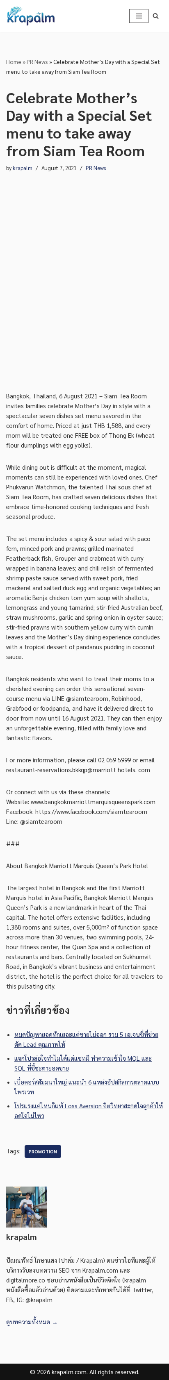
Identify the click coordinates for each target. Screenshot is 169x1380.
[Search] (156, 16)
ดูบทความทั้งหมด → (32, 1321)
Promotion (43, 1151)
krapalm (22, 167)
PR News (37, 61)
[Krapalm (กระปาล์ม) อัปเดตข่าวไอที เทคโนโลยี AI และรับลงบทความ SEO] (30, 16)
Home (13, 61)
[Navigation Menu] (138, 16)
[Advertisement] (84, 282)
